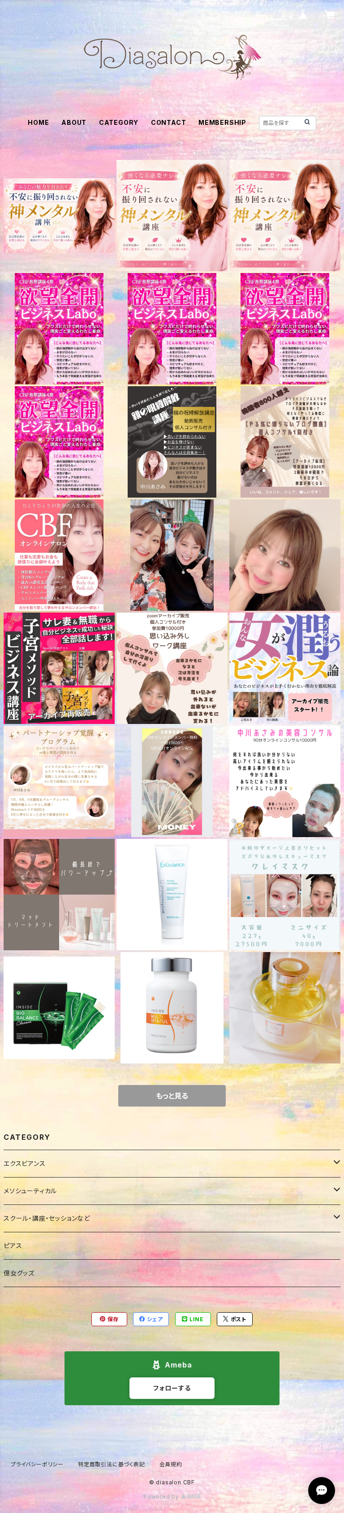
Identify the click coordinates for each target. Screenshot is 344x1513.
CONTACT (168, 122)
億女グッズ (19, 1273)
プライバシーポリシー (37, 1464)
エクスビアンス (25, 1163)
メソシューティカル (30, 1191)
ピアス (13, 1245)
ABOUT (73, 122)
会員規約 (170, 1464)
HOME (38, 122)
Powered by (162, 1496)
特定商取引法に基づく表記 (111, 1464)
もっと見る (172, 1095)
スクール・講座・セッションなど (47, 1218)
